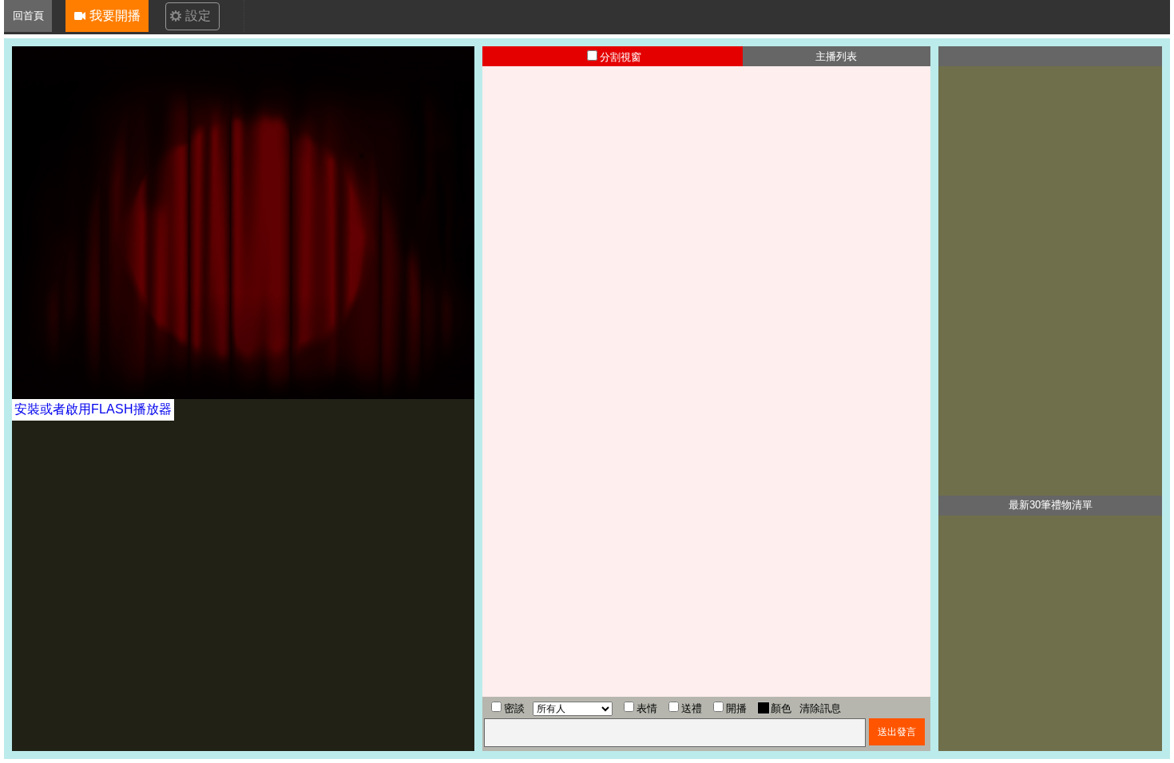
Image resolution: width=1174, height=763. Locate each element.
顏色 (781, 708)
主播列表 (836, 56)
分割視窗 (620, 57)
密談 (514, 708)
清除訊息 (820, 708)
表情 (647, 708)
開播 (736, 708)
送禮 (691, 708)
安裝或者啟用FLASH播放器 (93, 409)
